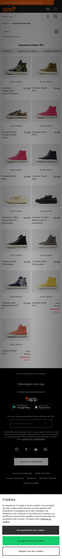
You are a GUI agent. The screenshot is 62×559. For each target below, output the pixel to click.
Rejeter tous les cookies (31, 551)
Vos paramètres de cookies (31, 530)
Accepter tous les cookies (31, 540)
